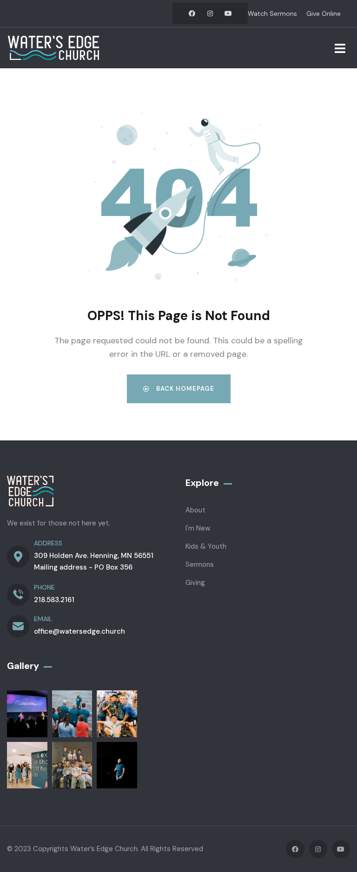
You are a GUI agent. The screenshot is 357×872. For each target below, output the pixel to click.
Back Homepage (184, 389)
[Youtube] (228, 13)
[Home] (53, 47)
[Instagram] (210, 13)
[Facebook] (192, 13)
